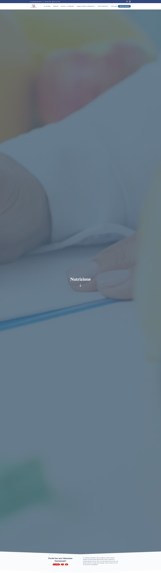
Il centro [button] (47, 6)
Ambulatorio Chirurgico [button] (86, 6)
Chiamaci (57, 564)
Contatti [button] (114, 6)
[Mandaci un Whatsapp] (66, 564)
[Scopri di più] (80, 285)
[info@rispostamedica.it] (62, 564)
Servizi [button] (55, 6)
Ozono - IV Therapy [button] (67, 6)
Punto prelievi (103, 6)
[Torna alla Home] (33, 6)
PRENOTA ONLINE (124, 6)
